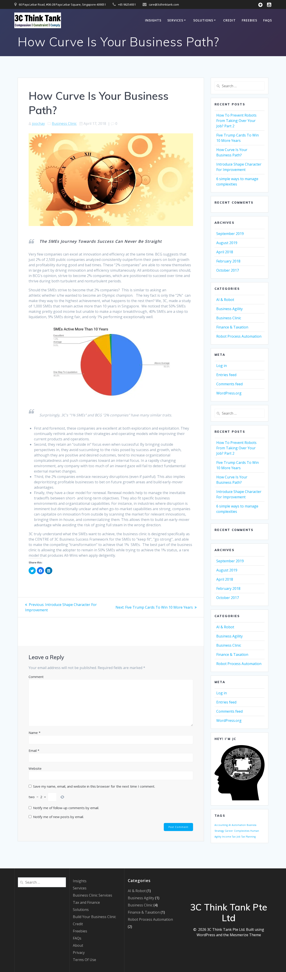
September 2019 (230, 233)
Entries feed (226, 374)
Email (34, 750)
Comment (36, 676)
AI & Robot (225, 299)
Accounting (221, 825)
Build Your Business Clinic (94, 916)
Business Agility (229, 308)
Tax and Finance (86, 902)
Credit (229, 20)
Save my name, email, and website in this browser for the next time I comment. (94, 786)
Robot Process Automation (238, 336)
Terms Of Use (84, 959)
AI (230, 825)
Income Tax (229, 836)
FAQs (267, 20)
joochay (38, 123)
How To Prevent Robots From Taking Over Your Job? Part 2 (236, 120)
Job (238, 836)
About (78, 945)
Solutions (203, 20)
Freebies (249, 20)
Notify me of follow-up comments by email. (66, 808)
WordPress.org (229, 393)
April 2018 (224, 251)
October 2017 (227, 270)
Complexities (241, 830)
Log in (221, 365)
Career (229, 830)
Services (175, 20)
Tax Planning (248, 836)
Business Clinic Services (92, 895)
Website (35, 768)
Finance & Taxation (232, 327)
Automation (239, 825)
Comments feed (229, 384)
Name (34, 732)
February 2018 (228, 261)
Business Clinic (64, 123)
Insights (153, 20)
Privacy (79, 952)
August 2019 (226, 242)
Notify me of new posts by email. (58, 816)
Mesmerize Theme (245, 934)
